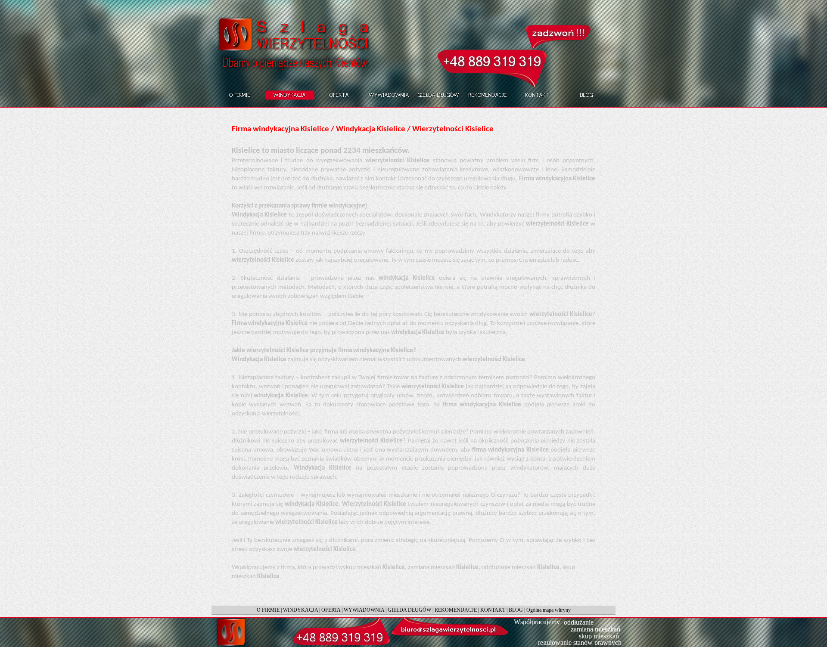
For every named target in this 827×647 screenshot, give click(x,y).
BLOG (516, 610)
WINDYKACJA (300, 610)
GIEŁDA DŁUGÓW (409, 610)
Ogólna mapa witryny (548, 610)
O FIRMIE (268, 610)
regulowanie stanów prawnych (580, 642)
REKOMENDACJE (456, 610)
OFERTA (330, 610)
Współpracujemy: (538, 621)
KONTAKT (492, 610)
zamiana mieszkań (595, 629)
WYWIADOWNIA (364, 610)
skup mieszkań (599, 636)
